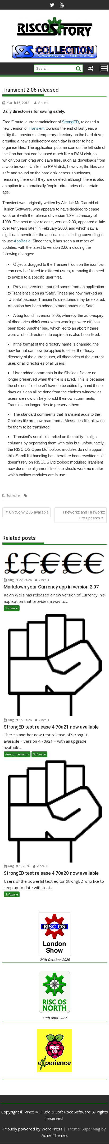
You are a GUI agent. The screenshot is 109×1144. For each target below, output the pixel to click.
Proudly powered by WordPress (32, 1129)
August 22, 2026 (19, 580)
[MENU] (104, 68)
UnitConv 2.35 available (29, 512)
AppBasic (22, 241)
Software (13, 495)
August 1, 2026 (18, 866)
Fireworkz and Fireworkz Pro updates (84, 515)
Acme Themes (55, 1135)
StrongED (70, 122)
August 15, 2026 (19, 720)
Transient (36, 128)
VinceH (43, 102)
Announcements (17, 754)
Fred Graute (38, 495)
